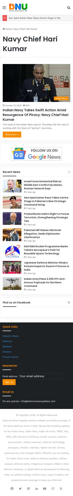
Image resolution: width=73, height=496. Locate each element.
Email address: (11, 376)
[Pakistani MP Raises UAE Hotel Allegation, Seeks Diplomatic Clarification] (12, 234)
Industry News (10, 336)
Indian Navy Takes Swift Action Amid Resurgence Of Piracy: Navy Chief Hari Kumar (35, 115)
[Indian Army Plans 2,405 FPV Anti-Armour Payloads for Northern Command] (12, 283)
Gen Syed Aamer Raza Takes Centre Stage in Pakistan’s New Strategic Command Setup (46, 201)
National (7, 346)
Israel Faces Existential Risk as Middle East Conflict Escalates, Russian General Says (43, 185)
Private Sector (10, 357)
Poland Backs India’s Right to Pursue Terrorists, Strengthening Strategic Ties (46, 217)
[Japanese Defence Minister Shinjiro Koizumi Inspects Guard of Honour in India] (12, 267)
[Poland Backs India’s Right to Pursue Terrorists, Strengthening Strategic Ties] (12, 218)
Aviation (7, 351)
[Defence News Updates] (18, 7)
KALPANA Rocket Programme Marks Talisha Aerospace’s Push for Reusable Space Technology (46, 250)
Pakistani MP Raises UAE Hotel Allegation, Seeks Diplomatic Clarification (42, 233)
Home (8, 29)
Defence (7, 341)
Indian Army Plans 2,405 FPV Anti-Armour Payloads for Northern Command (45, 282)
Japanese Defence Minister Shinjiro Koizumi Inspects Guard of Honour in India (46, 266)
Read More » (12, 134)
